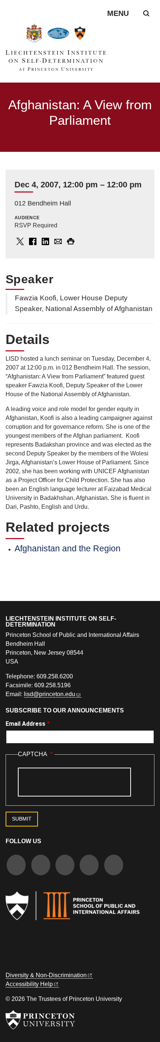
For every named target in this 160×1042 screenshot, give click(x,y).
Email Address (25, 723)
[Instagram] (64, 866)
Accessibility (29, 984)
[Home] (56, 50)
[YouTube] (113, 866)
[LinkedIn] (89, 866)
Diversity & (46, 975)
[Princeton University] (40, 1019)
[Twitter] (40, 866)
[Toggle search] (146, 13)
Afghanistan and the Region (68, 548)
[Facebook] (16, 866)
